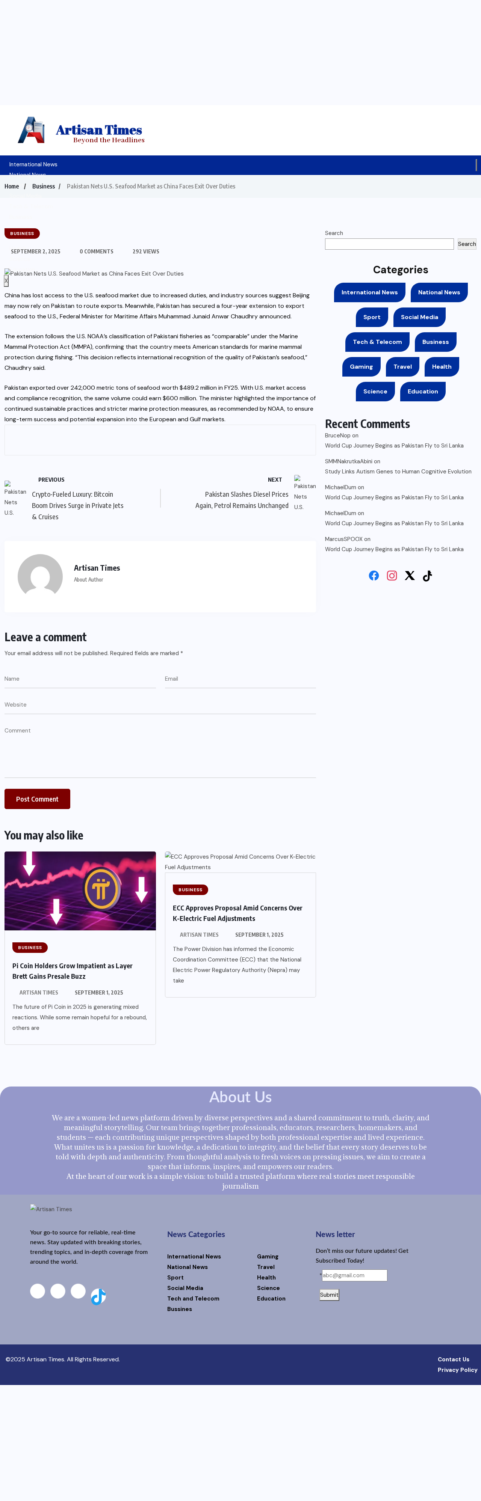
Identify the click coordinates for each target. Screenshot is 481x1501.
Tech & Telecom (31, 206)
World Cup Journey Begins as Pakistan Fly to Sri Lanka (394, 445)
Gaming (19, 227)
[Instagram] (392, 576)
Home (12, 186)
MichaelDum (340, 487)
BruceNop (338, 435)
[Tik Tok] (98, 1296)
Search (334, 233)
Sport (372, 317)
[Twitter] (78, 1291)
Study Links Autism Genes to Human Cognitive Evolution (398, 471)
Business (20, 217)
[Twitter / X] (410, 576)
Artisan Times (39, 992)
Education (423, 391)
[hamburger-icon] (476, 165)
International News (33, 164)
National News (27, 175)
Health (442, 367)
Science (375, 391)
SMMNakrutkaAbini (348, 461)
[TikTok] (428, 576)
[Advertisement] (240, 52)
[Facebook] (374, 576)
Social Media (25, 196)
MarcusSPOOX (344, 539)
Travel (402, 367)
